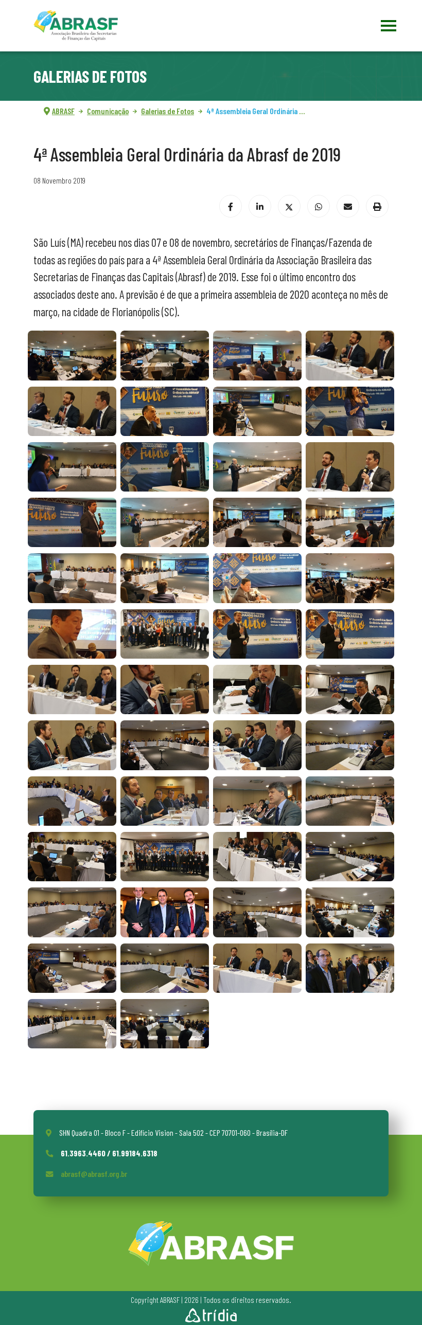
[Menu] (387, 25)
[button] (72, 355)
